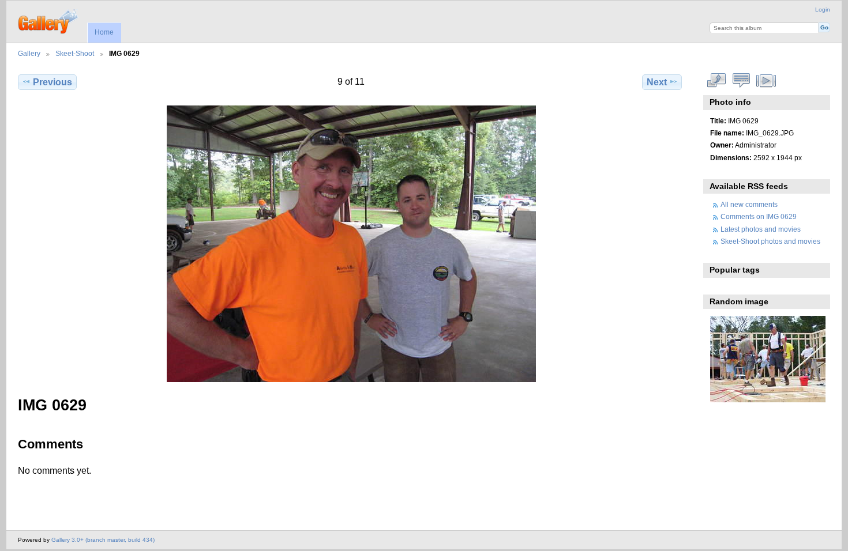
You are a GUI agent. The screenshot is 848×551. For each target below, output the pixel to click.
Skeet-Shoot (74, 53)
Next (657, 82)
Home (104, 32)
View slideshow (765, 81)
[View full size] (351, 243)
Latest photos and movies (761, 229)
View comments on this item (741, 81)
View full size (716, 81)
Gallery (29, 53)
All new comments (749, 204)
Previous (52, 82)
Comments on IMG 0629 (759, 216)
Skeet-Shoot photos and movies (770, 241)
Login (822, 9)
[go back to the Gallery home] (49, 20)
